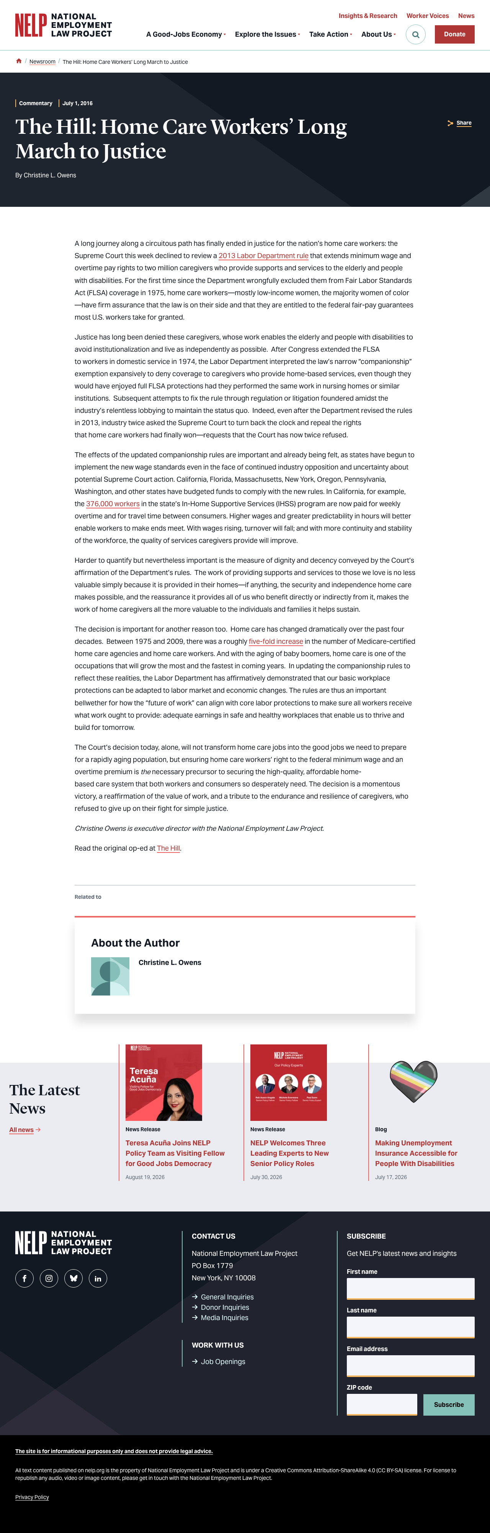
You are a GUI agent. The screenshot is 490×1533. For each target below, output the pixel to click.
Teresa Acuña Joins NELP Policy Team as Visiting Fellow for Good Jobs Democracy (175, 1153)
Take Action (328, 34)
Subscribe (449, 1405)
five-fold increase (276, 641)
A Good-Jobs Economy (184, 34)
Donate (455, 34)
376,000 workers (113, 503)
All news (21, 1130)
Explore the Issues (265, 34)
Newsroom (42, 61)
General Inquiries (227, 1297)
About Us (376, 34)
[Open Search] (416, 34)
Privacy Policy (32, 1497)
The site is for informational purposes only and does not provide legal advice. (114, 1451)
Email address (367, 1349)
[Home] (18, 62)
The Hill (168, 848)
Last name (362, 1310)
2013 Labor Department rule (264, 255)
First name (362, 1272)
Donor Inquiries (225, 1307)
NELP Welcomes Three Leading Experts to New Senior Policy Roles (289, 1153)
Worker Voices (428, 16)
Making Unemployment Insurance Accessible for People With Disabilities (416, 1153)
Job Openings (223, 1361)
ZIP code (359, 1388)
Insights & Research (368, 16)
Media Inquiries (224, 1317)
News (466, 16)
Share (464, 122)
